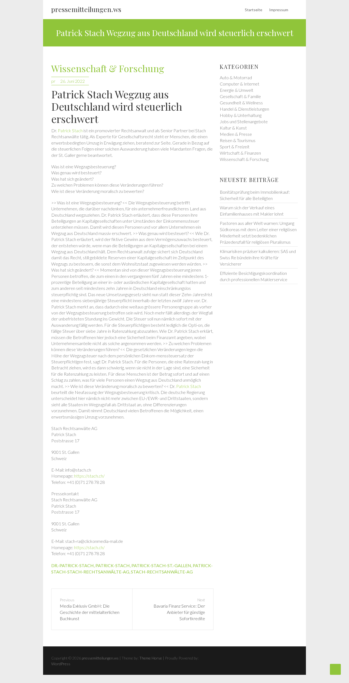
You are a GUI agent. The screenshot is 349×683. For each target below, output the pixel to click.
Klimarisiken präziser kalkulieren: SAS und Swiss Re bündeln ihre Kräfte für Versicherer (258, 257)
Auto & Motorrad (236, 77)
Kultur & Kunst (233, 127)
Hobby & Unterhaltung (240, 115)
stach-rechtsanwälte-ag (162, 571)
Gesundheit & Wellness (241, 102)
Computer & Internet (239, 83)
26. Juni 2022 (72, 81)
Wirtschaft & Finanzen (240, 152)
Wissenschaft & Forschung (107, 69)
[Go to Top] (335, 669)
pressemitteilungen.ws (86, 9)
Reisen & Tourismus (237, 140)
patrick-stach (112, 565)
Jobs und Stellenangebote (244, 121)
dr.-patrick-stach (72, 565)
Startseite (253, 9)
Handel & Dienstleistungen (244, 108)
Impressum (278, 9)
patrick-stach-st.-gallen (161, 565)
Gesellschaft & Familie (240, 96)
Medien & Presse (236, 134)
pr (53, 81)
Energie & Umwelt (236, 90)
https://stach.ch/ (89, 475)
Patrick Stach (70, 130)
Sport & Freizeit (234, 146)
